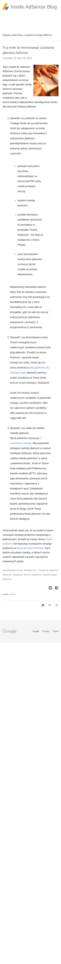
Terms (55, 631)
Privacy (46, 631)
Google (36, 631)
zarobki (12, 594)
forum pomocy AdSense (30, 548)
